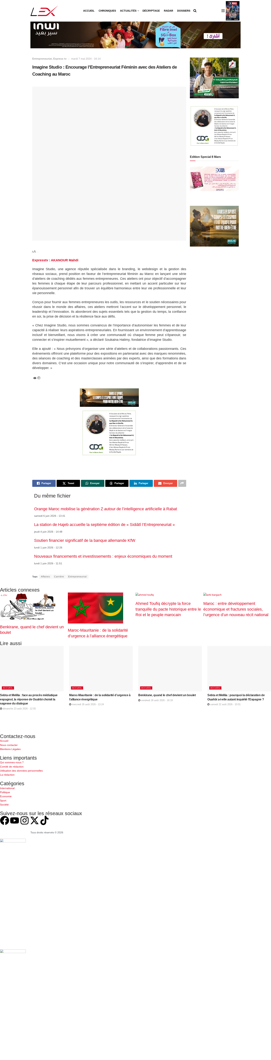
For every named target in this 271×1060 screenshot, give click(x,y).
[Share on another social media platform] (182, 483)
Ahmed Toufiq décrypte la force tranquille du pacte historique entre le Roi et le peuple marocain (168, 609)
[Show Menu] (223, 10)
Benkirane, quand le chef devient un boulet (167, 695)
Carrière (59, 576)
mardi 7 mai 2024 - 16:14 (86, 58)
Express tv (60, 58)
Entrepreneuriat (42, 58)
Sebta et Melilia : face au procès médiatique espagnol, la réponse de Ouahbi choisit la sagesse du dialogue (29, 699)
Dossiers (183, 10)
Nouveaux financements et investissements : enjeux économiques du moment (103, 556)
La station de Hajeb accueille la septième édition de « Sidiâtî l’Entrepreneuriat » (104, 524)
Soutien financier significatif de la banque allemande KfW (84, 540)
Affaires (45, 576)
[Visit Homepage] (44, 11)
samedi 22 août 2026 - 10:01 (225, 704)
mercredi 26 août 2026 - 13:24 (87, 704)
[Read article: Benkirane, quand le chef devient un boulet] (170, 669)
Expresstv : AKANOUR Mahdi (55, 260)
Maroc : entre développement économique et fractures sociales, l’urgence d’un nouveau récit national (235, 609)
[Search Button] (195, 10)
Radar (168, 10)
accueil (8, 688)
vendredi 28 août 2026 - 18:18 (156, 700)
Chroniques (107, 10)
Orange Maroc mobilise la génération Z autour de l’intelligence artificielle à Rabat (105, 509)
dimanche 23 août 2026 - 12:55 (19, 708)
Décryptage (151, 10)
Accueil (89, 10)
